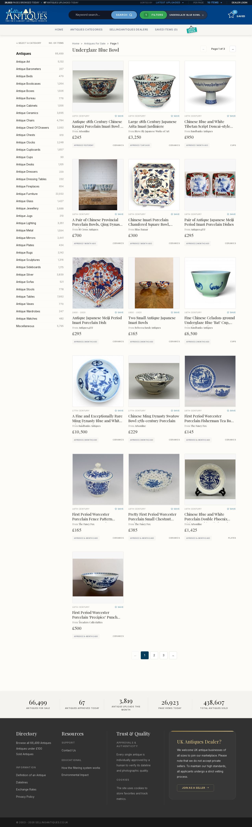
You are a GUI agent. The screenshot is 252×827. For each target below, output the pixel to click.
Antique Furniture (40, 193)
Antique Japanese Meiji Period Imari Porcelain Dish (97, 320)
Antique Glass (40, 201)
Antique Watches (40, 318)
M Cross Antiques (88, 229)
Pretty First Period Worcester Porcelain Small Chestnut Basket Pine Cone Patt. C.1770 (152, 519)
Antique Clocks (40, 142)
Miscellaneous (40, 326)
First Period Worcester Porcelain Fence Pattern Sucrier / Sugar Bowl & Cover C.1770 (96, 521)
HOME (59, 29)
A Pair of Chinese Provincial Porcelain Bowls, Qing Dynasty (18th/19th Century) (97, 224)
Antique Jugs (40, 215)
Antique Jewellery (40, 208)
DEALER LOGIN (239, 2)
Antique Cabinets (40, 105)
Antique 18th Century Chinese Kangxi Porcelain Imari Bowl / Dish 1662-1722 (97, 126)
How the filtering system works (81, 767)
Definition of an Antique (31, 775)
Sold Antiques (24, 754)
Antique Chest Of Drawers (40, 127)
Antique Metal (40, 230)
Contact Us (69, 750)
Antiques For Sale (95, 43)
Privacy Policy (25, 796)
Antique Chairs (40, 120)
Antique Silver (40, 274)
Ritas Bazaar (141, 229)
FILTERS (154, 14)
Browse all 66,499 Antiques (33, 742)
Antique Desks (40, 164)
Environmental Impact (75, 775)
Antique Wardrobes (40, 311)
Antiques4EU (198, 229)
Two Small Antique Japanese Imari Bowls (152, 320)
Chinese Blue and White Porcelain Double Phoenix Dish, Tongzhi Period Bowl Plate (206, 521)
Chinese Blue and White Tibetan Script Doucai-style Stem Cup (207, 126)
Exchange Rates (26, 789)
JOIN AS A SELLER (194, 787)
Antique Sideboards (40, 267)
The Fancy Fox (199, 425)
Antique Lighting (40, 223)
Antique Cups (40, 157)
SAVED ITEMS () (166, 29)
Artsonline (84, 131)
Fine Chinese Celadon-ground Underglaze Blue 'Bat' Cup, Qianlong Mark (209, 322)
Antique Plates (40, 245)
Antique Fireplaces (40, 186)
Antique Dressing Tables (40, 179)
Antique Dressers (40, 171)
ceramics (118, 145)
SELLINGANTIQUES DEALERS (128, 29)
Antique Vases (40, 303)
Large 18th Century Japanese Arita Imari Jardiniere (152, 124)
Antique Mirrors (40, 237)
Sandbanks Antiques (202, 131)
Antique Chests (40, 135)
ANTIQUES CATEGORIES (86, 29)
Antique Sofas (40, 281)
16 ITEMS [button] (213, 2)
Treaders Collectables (91, 622)
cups (233, 145)
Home (75, 43)
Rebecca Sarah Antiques (148, 327)
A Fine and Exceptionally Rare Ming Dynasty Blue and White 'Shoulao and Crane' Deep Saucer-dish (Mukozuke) (97, 423)
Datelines (22, 782)
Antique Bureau (40, 98)
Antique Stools (40, 289)
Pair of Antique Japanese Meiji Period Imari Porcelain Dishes (209, 222)
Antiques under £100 (29, 748)
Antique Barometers (40, 69)
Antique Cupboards (40, 149)
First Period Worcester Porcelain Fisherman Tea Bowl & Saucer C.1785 (209, 421)
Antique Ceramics (40, 113)
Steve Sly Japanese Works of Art (152, 131)
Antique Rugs (40, 252)
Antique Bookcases (40, 83)
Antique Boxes (40, 91)
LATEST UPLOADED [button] (168, 2)
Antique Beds (40, 76)
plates (232, 538)
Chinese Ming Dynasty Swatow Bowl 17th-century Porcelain (153, 418)
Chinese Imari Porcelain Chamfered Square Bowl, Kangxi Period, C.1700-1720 (150, 224)
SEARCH (122, 14)
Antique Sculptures (40, 259)
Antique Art (40, 61)
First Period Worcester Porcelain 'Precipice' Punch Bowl (94, 617)
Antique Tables (40, 296)
